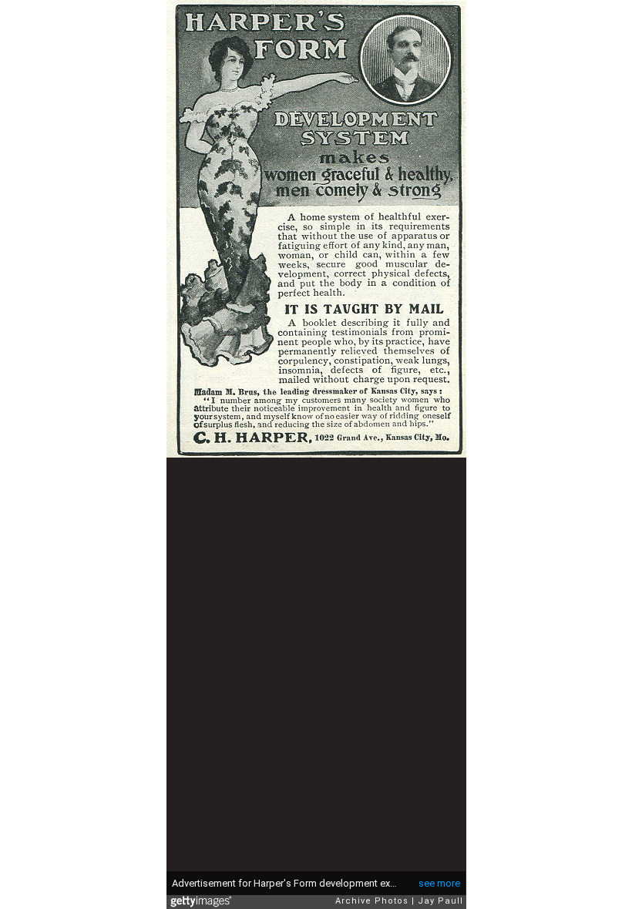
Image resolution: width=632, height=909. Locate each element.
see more (439, 883)
